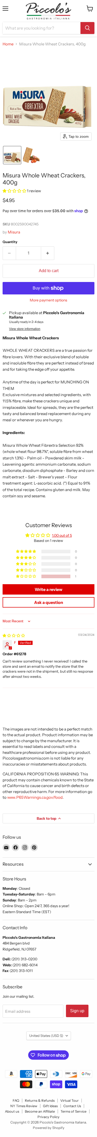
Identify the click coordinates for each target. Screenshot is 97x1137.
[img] (14, 635)
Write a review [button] (48, 589)
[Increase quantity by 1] (47, 253)
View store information (24, 329)
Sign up (77, 1011)
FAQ (16, 1100)
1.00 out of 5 (62, 535)
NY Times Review (23, 1106)
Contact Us (72, 1106)
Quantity (10, 242)
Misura (14, 232)
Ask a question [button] (48, 602)
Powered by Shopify (48, 1128)
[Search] (87, 28)
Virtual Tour (69, 1100)
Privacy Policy (48, 1117)
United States (46, 1035)
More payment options (48, 300)
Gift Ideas (50, 1106)
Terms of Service (73, 1111)
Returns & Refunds (40, 1100)
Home (8, 44)
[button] (12, 155)
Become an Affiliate (40, 1111)
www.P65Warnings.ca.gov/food (35, 797)
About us (12, 1111)
